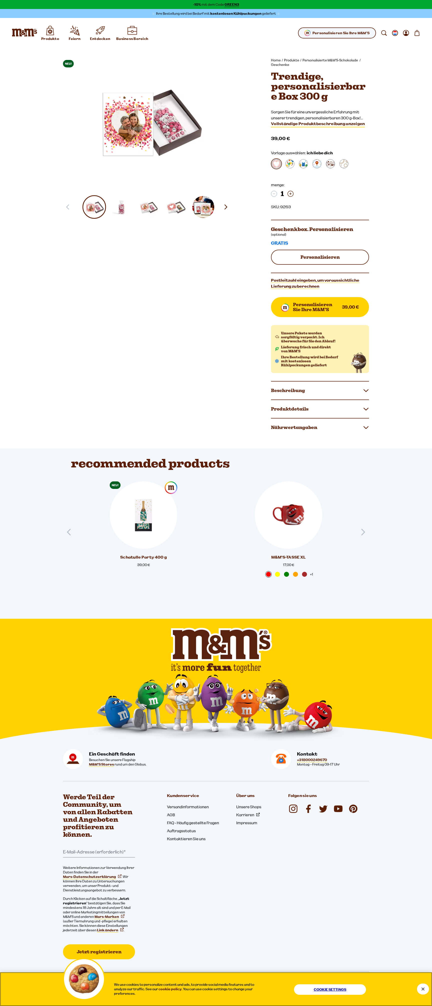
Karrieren (245, 814)
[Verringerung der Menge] (274, 194)
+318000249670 (312, 760)
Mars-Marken (106, 917)
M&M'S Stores (101, 764)
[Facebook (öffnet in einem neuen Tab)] (308, 809)
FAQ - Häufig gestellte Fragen (193, 822)
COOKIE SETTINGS (330, 990)
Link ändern (107, 930)
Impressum (246, 822)
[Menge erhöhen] (290, 194)
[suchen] (384, 33)
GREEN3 (231, 4)
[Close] (423, 989)
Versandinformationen (188, 807)
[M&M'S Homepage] (24, 33)
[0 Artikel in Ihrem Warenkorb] (417, 33)
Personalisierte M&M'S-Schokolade (330, 60)
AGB (171, 814)
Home (276, 60)
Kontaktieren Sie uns (186, 838)
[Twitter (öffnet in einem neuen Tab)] (323, 809)
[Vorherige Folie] (71, 532)
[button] (94, 207)
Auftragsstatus (181, 830)
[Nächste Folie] (228, 207)
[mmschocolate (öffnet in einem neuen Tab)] (353, 809)
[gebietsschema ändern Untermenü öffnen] (395, 33)
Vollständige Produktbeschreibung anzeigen (318, 123)
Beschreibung (288, 390)
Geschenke (280, 65)
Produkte (291, 60)
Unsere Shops (248, 807)
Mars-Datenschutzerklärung (89, 877)
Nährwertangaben (294, 427)
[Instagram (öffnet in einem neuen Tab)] (293, 809)
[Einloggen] (406, 33)
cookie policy (170, 989)
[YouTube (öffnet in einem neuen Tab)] (338, 809)
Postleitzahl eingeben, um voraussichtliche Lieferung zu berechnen (315, 283)
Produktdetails (289, 408)
